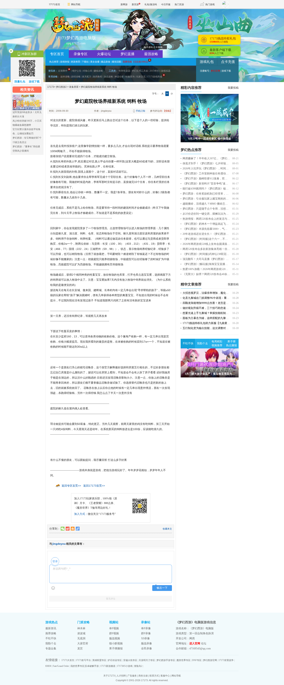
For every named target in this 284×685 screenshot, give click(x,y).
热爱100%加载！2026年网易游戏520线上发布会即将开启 (216, 269)
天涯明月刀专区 (147, 660)
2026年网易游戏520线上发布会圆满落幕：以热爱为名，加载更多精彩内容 (226, 244)
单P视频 (114, 628)
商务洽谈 (143, 675)
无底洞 (81, 638)
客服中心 (165, 675)
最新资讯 (50, 628)
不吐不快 (188, 343)
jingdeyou (59, 543)
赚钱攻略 (98, 70)
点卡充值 (228, 62)
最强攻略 (151, 54)
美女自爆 (94, 61)
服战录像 (146, 643)
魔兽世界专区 (183, 660)
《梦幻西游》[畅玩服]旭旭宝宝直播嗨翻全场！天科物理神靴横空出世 (224, 264)
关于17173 (109, 675)
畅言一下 (162, 587)
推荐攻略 (50, 633)
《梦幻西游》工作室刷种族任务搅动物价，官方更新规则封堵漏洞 (222, 173)
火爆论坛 (104, 54)
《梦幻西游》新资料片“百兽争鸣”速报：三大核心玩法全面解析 (220, 183)
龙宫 (80, 648)
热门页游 (179, 4)
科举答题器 (124, 70)
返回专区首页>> (71, 485)
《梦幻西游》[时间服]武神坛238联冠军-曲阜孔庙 (212, 254)
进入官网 (194, 643)
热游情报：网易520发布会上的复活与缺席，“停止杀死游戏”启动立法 (224, 218)
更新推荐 (75, 61)
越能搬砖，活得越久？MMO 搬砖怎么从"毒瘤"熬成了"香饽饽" (220, 203)
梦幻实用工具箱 (140, 70)
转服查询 (130, 76)
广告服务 (132, 675)
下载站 (85, 61)
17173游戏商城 (154, 76)
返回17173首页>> (94, 485)
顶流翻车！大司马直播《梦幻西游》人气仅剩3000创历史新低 (219, 259)
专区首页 (57, 54)
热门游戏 (210, 4)
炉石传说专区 (115, 660)
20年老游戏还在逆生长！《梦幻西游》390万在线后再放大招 (218, 233)
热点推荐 (54, 61)
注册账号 (204, 70)
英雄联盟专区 (99, 660)
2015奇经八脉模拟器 (160, 70)
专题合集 (50, 648)
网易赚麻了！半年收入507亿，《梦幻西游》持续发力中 (216, 158)
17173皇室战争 (226, 660)
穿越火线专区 (130, 660)
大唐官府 (82, 643)
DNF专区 (197, 660)
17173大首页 (67, 660)
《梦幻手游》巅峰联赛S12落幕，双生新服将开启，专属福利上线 (221, 178)
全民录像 (146, 648)
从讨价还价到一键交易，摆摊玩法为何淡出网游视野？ (215, 213)
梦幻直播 (127, 54)
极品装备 (105, 61)
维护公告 (76, 70)
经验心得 (87, 70)
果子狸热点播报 (231, 343)
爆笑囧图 (116, 61)
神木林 (81, 628)
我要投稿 (233, 87)
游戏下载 (226, 70)
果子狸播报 (116, 648)
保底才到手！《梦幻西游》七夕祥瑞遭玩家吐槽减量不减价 (218, 163)
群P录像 (146, 633)
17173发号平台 (83, 660)
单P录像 (146, 628)
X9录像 (145, 638)
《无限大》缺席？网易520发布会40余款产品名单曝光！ (216, 274)
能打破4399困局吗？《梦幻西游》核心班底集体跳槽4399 (216, 188)
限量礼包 (19, 81)
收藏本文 (167, 528)
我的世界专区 (77, 666)
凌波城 (81, 633)
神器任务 (119, 76)
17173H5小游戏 (125, 666)
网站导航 (75, 4)
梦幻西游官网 (210, 660)
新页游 (135, 4)
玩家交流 (140, 76)
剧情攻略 (76, 76)
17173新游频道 (107, 666)
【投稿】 (167, 111)
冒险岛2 (138, 666)
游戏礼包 (207, 62)
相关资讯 (27, 90)
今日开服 (165, 4)
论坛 (203, 643)
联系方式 (154, 675)
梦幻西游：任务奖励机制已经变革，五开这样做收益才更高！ (219, 193)
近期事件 (62, 70)
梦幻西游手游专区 (165, 660)
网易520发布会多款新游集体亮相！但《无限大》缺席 (214, 249)
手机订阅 (140, 111)
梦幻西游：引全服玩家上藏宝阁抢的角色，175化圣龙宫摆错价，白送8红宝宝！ (230, 198)
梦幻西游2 (61, 87)
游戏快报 (64, 61)
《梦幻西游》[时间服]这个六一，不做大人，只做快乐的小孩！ (220, 238)
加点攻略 (108, 76)
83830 (48, 666)
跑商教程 (97, 76)
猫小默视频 (116, 643)
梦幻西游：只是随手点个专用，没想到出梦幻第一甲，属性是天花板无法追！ (229, 208)
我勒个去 (202, 343)
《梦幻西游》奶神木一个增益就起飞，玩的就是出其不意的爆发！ (222, 223)
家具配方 (86, 76)
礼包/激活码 (151, 4)
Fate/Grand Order (61, 666)
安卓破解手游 (92, 666)
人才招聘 (121, 675)
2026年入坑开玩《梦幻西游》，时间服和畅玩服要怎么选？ (218, 168)
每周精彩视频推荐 (217, 343)
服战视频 (114, 638)
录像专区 (81, 54)
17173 (50, 87)
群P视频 (114, 633)
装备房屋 (73, 87)
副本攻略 (65, 76)
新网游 (124, 4)
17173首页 (54, 4)
